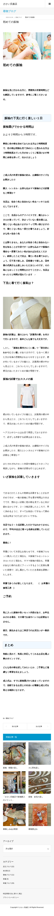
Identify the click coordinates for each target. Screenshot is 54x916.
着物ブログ (18, 17)
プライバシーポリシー (11, 897)
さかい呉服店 (10, 3)
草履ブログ (7, 883)
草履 (4, 879)
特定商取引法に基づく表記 (12, 894)
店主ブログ (7, 866)
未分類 (5, 871)
